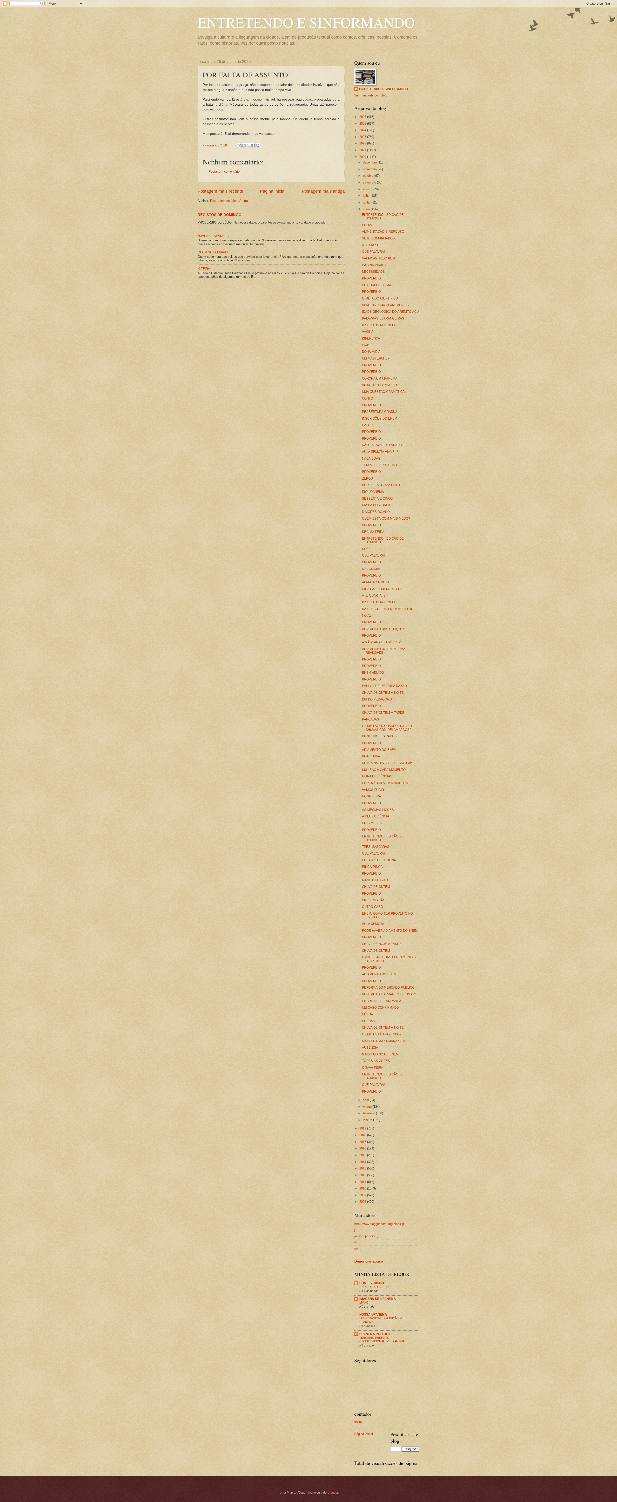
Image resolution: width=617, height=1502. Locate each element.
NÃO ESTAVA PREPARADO (382, 445)
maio (367, 209)
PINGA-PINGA (372, 867)
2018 (363, 1135)
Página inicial (272, 191)
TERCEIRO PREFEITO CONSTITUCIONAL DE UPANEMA (382, 1339)
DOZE (366, 549)
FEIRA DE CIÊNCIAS (377, 776)
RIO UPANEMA (373, 492)
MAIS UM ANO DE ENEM (380, 1054)
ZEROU (367, 478)
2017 (363, 1142)
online (358, 1421)
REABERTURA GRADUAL (380, 412)
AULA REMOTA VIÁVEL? (380, 452)
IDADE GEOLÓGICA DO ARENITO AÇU (390, 311)
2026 (363, 117)
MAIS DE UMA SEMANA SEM (383, 1041)
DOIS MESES (372, 823)
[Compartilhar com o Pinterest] (257, 145)
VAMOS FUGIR (373, 790)
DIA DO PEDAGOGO (377, 699)
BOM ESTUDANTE (373, 1283)
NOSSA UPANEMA (373, 1314)
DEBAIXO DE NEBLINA (379, 860)
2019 (363, 1128)
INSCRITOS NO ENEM (378, 325)
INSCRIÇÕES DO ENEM (379, 418)
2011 (363, 1182)
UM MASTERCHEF (375, 358)
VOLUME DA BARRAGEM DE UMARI (389, 994)
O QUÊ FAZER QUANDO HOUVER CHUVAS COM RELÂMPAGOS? (387, 727)
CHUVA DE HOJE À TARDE (382, 944)
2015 (363, 1155)
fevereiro (369, 1113)
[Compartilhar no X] (248, 145)
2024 (363, 130)
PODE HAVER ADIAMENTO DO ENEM (390, 930)
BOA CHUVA (371, 756)
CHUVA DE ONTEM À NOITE (383, 692)
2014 (363, 1162)
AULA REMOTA (373, 924)
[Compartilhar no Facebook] (253, 145)
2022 (363, 143)
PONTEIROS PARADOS (379, 736)
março (368, 1106)
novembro (370, 169)
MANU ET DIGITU (375, 880)
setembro (370, 182)
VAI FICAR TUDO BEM (378, 258)
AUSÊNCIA (370, 1047)
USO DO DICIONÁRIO (374, 1287)
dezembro (370, 162)
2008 (363, 1201)
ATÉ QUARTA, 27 (374, 595)
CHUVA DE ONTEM (376, 887)
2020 (363, 157)
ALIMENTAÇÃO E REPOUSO (383, 231)
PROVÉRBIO (371, 278)
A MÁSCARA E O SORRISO (382, 642)
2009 (363, 1195)
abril (366, 1100)
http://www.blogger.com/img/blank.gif (379, 1224)
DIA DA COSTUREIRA (378, 505)
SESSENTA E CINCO (377, 498)
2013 (363, 1168)
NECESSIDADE (373, 271)
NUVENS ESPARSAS (213, 236)
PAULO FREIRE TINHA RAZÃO (384, 686)
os (356, 1242)
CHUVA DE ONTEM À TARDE (383, 712)
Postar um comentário (224, 171)
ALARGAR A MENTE (377, 582)
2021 (363, 150)
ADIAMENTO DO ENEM (379, 750)
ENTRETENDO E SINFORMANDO (306, 22)
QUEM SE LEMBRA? (213, 252)
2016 (363, 1148)
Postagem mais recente (220, 191)
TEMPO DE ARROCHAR (379, 465)
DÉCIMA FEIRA (373, 532)
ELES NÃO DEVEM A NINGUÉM (385, 783)
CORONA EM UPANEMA (379, 378)
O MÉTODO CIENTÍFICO (380, 298)
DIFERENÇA (371, 338)
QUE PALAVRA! (373, 251)
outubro (368, 175)
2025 (363, 123)
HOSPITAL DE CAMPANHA (381, 1001)
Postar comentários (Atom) (229, 201)
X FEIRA (204, 269)
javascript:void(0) (366, 1236)
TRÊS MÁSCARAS (375, 847)
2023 (363, 137)
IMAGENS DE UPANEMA (377, 1299)
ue (356, 1248)
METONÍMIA (371, 569)
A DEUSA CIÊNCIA (375, 816)
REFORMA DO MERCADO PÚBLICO (388, 987)
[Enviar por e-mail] (239, 145)
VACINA (368, 331)
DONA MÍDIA (371, 351)
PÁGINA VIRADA (374, 265)
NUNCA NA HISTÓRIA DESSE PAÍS (387, 763)
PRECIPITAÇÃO (373, 900)
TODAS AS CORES (376, 1061)
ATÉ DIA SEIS (372, 245)
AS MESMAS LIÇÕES (378, 810)
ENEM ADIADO (373, 672)
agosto (368, 189)
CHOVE (367, 225)
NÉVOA (367, 1014)
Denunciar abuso (368, 1261)
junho (367, 202)
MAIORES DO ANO (376, 512)
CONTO (367, 398)
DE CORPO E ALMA (376, 285)
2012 (363, 1175)
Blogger (333, 1492)
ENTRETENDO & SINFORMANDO (383, 89)
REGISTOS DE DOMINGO (219, 215)
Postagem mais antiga (323, 191)
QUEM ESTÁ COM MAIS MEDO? (386, 518)
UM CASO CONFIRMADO (380, 1007)
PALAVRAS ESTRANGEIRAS (383, 318)
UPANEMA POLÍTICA (374, 1334)
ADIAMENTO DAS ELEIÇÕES (383, 629)
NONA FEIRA (371, 796)
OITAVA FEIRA (372, 1067)
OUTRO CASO (372, 907)
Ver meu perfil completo (370, 95)
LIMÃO (363, 1302)
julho (366, 195)
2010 (363, 1188)
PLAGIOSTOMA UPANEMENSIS (385, 305)
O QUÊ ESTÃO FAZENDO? (381, 1034)
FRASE (367, 345)
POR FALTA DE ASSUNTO (381, 485)
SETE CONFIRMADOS (378, 238)
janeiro (368, 1120)
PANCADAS (370, 719)
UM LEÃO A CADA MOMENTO (384, 770)
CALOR (367, 425)
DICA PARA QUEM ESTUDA (382, 589)
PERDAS (368, 1021)
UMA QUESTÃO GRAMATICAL (384, 392)
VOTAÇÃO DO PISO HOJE (381, 385)
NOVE (366, 615)
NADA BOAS (371, 458)
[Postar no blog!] (243, 145)
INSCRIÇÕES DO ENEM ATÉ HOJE (387, 609)
